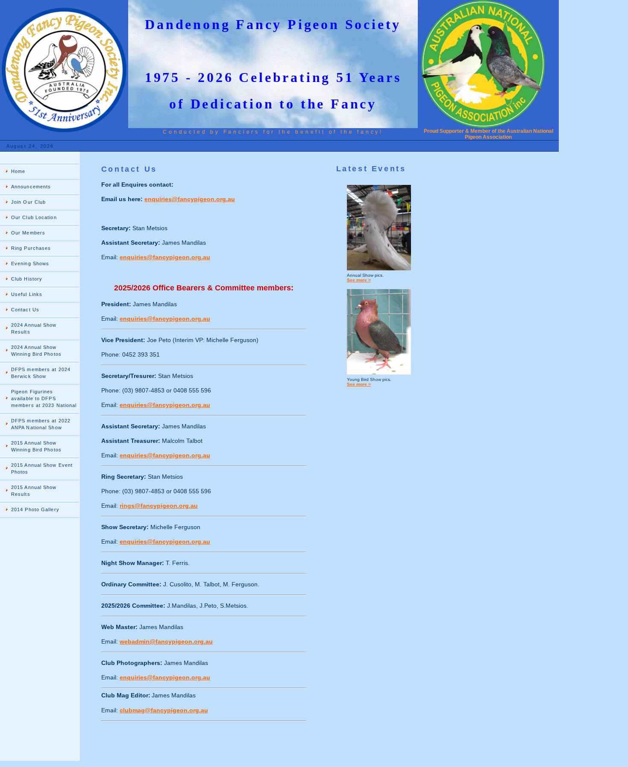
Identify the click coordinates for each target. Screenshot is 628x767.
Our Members (28, 232)
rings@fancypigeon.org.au (159, 505)
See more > (359, 280)
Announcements (31, 186)
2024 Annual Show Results (34, 328)
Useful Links (26, 294)
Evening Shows (30, 263)
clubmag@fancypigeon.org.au (164, 710)
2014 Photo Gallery (35, 509)
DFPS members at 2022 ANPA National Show (40, 424)
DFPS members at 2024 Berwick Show (40, 373)
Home (18, 171)
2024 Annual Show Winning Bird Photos (36, 351)
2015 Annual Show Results (34, 491)
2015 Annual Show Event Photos (42, 468)
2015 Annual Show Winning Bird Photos (36, 446)
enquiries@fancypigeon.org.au (189, 199)
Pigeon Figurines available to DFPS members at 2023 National (43, 398)
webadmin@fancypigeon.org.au (166, 641)
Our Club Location (34, 217)
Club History (26, 278)
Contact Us (25, 309)
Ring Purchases (31, 248)
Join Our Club (28, 202)
